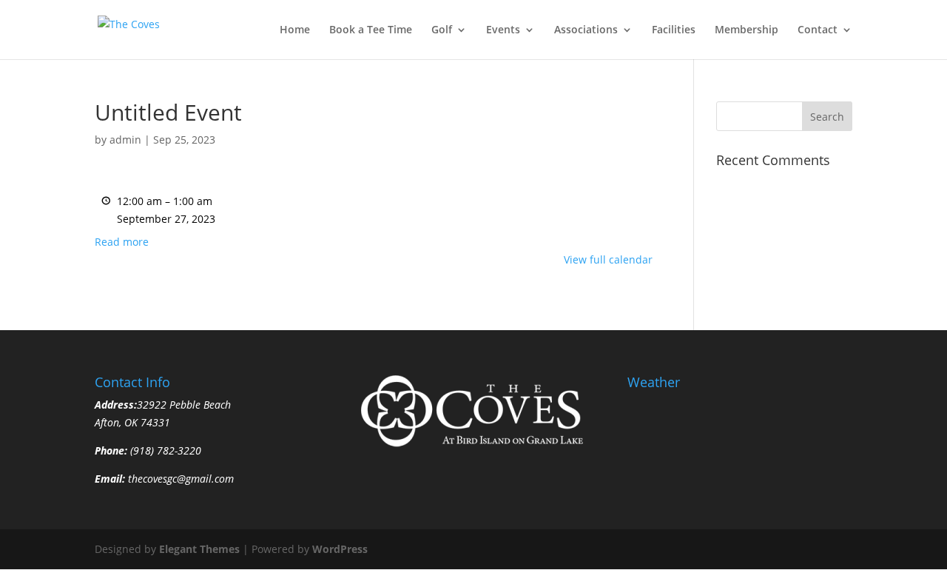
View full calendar (608, 259)
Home (295, 30)
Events (503, 30)
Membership (746, 30)
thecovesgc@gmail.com (181, 479)
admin (125, 140)
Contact (818, 30)
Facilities (673, 30)
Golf (441, 30)
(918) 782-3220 (164, 450)
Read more (122, 242)
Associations (586, 30)
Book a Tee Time (370, 30)
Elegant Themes (199, 549)
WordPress (340, 549)
